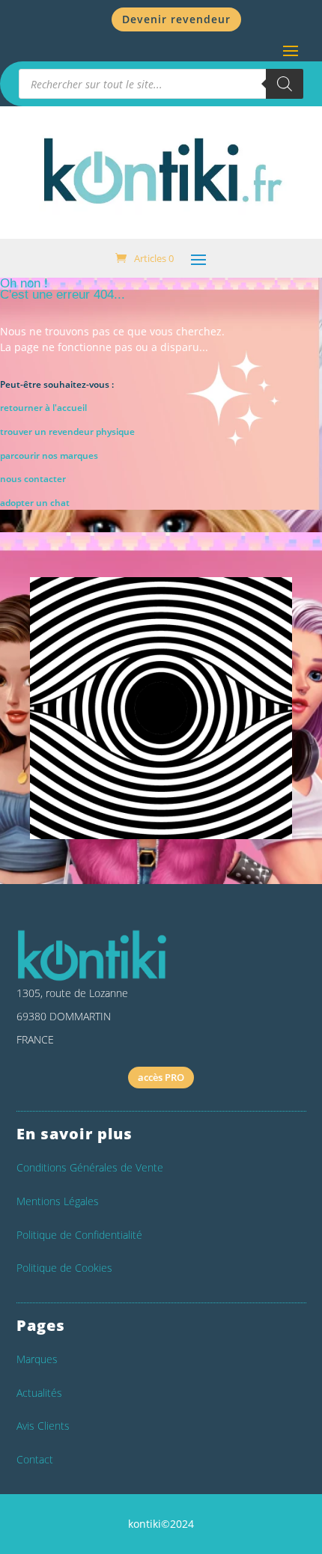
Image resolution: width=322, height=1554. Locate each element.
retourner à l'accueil (43, 407)
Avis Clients (43, 1426)
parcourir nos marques (49, 455)
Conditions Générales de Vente (89, 1167)
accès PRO (161, 1077)
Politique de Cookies (64, 1268)
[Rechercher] (284, 84)
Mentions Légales (57, 1201)
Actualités (39, 1393)
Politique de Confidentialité (79, 1235)
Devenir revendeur (176, 19)
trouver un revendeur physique (67, 431)
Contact (34, 1459)
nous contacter (33, 478)
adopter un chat (35, 502)
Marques (37, 1359)
